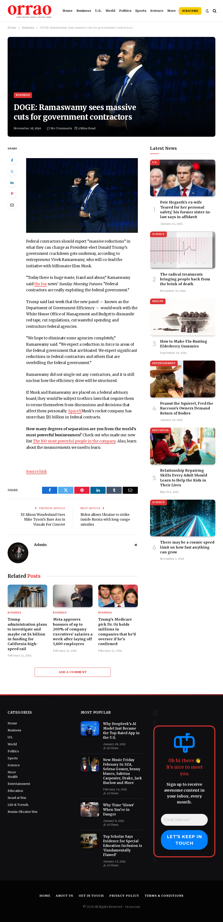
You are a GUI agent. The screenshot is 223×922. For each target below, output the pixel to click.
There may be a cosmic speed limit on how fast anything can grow (187, 547)
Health (157, 301)
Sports (140, 10)
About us (64, 895)
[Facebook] (12, 160)
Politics (125, 10)
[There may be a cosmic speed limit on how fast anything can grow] (182, 518)
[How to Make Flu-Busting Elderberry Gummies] (182, 317)
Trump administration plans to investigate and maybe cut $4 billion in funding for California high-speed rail (27, 634)
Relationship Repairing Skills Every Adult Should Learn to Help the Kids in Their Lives (183, 477)
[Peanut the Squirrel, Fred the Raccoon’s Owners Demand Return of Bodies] (182, 379)
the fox (40, 284)
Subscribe (190, 10)
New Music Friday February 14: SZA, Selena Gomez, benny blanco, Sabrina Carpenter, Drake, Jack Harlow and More (122, 771)
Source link (36, 471)
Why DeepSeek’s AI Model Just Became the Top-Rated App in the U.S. (121, 731)
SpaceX (74, 411)
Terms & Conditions (164, 895)
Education (160, 430)
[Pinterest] (12, 193)
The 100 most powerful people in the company (74, 441)
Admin (40, 544)
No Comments (61, 128)
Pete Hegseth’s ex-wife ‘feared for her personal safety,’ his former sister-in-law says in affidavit (185, 209)
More (171, 10)
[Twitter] (12, 171)
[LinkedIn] (12, 182)
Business (83, 10)
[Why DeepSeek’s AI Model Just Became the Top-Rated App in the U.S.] (90, 728)
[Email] (12, 204)
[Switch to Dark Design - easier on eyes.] (207, 11)
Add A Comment (72, 672)
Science (156, 10)
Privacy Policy (124, 895)
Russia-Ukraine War (23, 812)
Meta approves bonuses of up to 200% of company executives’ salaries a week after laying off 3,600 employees (73, 631)
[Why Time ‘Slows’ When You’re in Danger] (90, 809)
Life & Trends (18, 805)
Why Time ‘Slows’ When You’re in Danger (118, 809)
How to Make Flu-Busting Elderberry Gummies (183, 343)
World (110, 10)
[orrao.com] (30, 11)
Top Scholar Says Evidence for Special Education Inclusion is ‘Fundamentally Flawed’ (122, 845)
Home (68, 10)
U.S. (98, 10)
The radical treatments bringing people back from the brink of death (185, 279)
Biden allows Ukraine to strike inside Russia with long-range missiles (105, 520)
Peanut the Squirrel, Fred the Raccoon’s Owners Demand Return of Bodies (186, 408)
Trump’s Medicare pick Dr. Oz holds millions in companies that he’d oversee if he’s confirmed (117, 631)
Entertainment (164, 363)
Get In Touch (91, 895)
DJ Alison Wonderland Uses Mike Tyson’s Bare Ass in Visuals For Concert (43, 520)
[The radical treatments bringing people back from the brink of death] (182, 249)
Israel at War (17, 798)
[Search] (214, 11)
